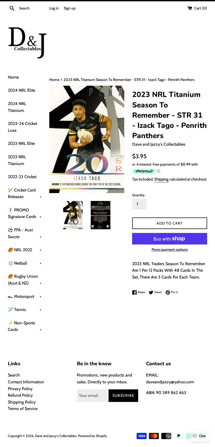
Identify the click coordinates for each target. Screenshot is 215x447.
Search (14, 375)
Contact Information (26, 381)
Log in (54, 8)
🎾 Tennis (24, 309)
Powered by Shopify (92, 436)
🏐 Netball (24, 263)
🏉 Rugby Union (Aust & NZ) (24, 280)
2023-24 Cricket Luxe (22, 127)
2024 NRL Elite (21, 90)
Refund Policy (20, 395)
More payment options (170, 249)
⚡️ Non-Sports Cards (24, 326)
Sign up (70, 8)
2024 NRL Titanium (17, 107)
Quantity (138, 195)
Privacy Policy (20, 388)
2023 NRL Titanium (17, 160)
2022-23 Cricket (22, 176)
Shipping (161, 179)
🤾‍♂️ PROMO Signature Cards (24, 213)
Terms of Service (22, 408)
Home (13, 77)
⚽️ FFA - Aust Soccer (24, 233)
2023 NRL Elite (21, 143)
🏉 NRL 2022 (24, 249)
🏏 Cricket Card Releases (24, 193)
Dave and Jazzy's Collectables (56, 436)
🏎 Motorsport (24, 296)
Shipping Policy (22, 402)
